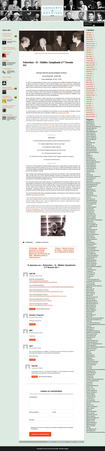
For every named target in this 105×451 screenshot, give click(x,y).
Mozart (89, 313)
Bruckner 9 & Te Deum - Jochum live (11, 42)
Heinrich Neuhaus (91, 229)
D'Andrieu (89, 174)
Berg (88, 147)
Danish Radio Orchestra (93, 176)
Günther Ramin (90, 223)
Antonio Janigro (91, 136)
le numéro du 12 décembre (33, 131)
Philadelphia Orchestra (93, 330)
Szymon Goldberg (91, 392)
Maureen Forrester (92, 297)
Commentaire (33, 397)
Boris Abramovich (91, 150)
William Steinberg (91, 422)
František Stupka (91, 207)
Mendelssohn (90, 298)
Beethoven (90, 145)
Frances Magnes (91, 203)
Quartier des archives (7, 115)
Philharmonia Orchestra (93, 332)
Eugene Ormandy (91, 195)
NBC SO (89, 316)
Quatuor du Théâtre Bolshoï (94, 343)
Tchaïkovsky (90, 393)
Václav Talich (90, 408)
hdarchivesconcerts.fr (94, 22)
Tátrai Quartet (90, 400)
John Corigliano (91, 253)
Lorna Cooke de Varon (92, 279)
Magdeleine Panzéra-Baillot (94, 285)
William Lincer (90, 421)
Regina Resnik (90, 356)
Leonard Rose (90, 273)
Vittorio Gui (90, 404)
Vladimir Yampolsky (92, 406)
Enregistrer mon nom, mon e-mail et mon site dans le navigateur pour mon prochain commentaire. (52, 428)
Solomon (89, 384)
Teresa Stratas (90, 395)
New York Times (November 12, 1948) (35, 208)
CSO (88, 173)
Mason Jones (90, 293)
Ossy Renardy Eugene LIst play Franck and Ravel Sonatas (11, 63)
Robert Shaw (90, 359)
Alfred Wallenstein (91, 131)
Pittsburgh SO (90, 337)
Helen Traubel (90, 232)
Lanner (89, 268)
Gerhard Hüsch (91, 215)
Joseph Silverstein (91, 256)
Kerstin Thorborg (91, 263)
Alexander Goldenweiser (93, 126)
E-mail (54, 412)
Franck (88, 205)
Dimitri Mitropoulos (92, 184)
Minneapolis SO (91, 306)
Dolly (8, 54)
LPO (88, 282)
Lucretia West (90, 284)
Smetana (89, 382)
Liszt (88, 277)
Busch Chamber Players (93, 162)
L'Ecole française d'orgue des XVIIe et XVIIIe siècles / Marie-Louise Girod (12, 118)
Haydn (88, 228)
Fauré (88, 197)
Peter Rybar (90, 329)
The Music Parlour (6, 36)
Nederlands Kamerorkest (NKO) (95, 318)
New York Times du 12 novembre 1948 (46, 126)
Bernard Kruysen (91, 149)
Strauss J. (89, 387)
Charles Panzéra (91, 168)
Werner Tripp (90, 413)
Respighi (89, 358)
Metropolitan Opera (92, 302)
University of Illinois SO (92, 401)
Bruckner (89, 157)
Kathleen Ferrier (91, 261)
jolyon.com (5, 80)
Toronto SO (79, 441)
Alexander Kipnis (91, 128)
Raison (92, 350)
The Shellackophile (7, 69)
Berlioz (93, 147)
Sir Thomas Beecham (92, 380)
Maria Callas (90, 289)
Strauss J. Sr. (90, 388)
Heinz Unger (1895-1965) (66, 84)
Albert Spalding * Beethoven (10, 100)
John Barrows (90, 252)
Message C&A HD (91, 300)
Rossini (89, 366)
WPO (93, 425)
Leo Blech (89, 271)
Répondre (32, 309)
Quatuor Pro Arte (91, 348)
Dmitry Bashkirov (91, 186)
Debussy (89, 181)
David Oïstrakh (90, 178)
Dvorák (89, 187)
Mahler (71, 441)
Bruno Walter (90, 158)
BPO (88, 154)
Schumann (89, 377)
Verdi (88, 403)
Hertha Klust (90, 236)
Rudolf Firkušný (91, 372)
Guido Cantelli (91, 218)
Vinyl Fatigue (5, 60)
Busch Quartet (90, 163)
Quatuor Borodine (91, 342)
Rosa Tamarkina (91, 364)
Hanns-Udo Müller (91, 224)
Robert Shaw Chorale (92, 361)
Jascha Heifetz (90, 248)
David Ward (89, 179)
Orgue (88, 326)
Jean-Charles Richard (92, 250)
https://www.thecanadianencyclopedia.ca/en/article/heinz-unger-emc (47, 296)
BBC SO (89, 144)
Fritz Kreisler (90, 210)
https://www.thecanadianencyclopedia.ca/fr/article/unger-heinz (46, 291)
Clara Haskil (90, 170)
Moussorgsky (90, 311)
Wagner (89, 409)
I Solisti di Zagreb (91, 247)
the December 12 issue (47, 211)
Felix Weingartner (91, 200)
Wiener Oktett (90, 416)
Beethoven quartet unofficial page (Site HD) (8, 88)
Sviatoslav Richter (91, 390)
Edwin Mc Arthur (91, 191)
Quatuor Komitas (91, 345)
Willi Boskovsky (91, 424)
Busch (93, 160)
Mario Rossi (90, 290)
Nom (30, 412)
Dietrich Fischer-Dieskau (93, 182)
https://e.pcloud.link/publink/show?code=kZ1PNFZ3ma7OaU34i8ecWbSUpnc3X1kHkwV (43, 281)
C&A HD (46, 242)
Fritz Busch (90, 208)
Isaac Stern (89, 245)
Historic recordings (6, 77)
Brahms (89, 155)
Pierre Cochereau (91, 334)
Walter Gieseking (91, 411)
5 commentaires (29, 242)
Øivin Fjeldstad (90, 430)
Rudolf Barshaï (90, 371)
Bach (88, 141)
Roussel (89, 367)
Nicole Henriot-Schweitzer (93, 319)
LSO (92, 282)
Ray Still (89, 353)
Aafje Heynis (90, 121)
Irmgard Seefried (91, 244)
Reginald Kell (90, 355)
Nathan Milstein (91, 314)
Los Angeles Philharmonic (93, 281)
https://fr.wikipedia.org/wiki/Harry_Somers (40, 300)
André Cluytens (91, 134)
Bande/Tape (50, 441)
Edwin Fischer (90, 189)
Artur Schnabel (91, 139)
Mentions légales (63, 448)
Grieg (93, 216)
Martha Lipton (90, 292)
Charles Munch (91, 166)
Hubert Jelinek (90, 237)
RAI (87, 350)
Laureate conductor (7, 39)
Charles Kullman (91, 165)
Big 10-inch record (6, 52)
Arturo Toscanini (91, 137)
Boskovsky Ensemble (92, 152)
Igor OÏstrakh (90, 242)
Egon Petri (89, 192)
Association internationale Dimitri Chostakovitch (8, 106)
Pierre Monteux (91, 335)
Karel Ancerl (90, 258)
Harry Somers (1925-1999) (62, 112)
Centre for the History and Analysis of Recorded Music (9, 48)
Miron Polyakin (90, 308)
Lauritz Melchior (91, 269)
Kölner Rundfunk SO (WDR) (93, 266)
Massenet (89, 295)
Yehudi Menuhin (91, 429)
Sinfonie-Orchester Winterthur (94, 379)
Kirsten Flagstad (91, 265)
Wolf (88, 425)
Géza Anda (89, 221)
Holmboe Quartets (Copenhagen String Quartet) (11, 71)
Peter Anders (90, 327)
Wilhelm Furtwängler (92, 417)
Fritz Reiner (90, 211)
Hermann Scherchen (61, 441)
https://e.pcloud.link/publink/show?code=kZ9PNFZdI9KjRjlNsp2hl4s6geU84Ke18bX (51, 287)
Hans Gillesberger (91, 226)
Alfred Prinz (90, 129)
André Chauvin (90, 133)
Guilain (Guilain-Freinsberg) (94, 219)
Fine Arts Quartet (91, 202)
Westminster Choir (91, 414)
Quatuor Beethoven (92, 340)
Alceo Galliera (90, 125)
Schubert (89, 376)
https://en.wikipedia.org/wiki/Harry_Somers (40, 305)
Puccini (89, 339)
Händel (88, 240)
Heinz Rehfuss (90, 231)
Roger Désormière (91, 363)
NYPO (89, 321)
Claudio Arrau (90, 171)
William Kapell (90, 419)
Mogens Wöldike (91, 310)
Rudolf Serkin (90, 374)
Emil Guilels (90, 194)
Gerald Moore (90, 213)
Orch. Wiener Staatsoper (93, 322)
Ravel (88, 351)
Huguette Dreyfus (91, 239)
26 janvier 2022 (39, 242)
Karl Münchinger (91, 260)
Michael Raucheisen (92, 303)
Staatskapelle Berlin (92, 385)
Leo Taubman (90, 274)
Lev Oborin (89, 276)
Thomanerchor (90, 396)
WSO (88, 427)
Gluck (88, 216)
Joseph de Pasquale (92, 255)
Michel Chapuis (91, 305)
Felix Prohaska (90, 199)
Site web (31, 419)
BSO (88, 160)
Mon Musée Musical (7, 34)
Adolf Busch (90, 123)
